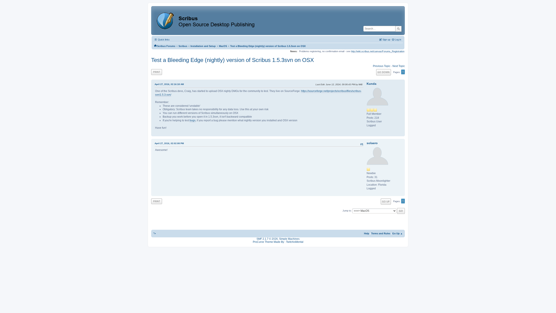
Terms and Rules (380, 233)
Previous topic (381, 66)
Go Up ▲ (397, 233)
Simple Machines (289, 238)
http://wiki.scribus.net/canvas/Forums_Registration (377, 51)
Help (366, 233)
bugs (192, 120)
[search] (398, 29)
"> (154, 233)
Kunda (371, 83)
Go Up (386, 201)
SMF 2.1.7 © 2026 (267, 238)
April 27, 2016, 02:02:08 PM (169, 143)
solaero (372, 143)
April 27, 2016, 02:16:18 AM (169, 84)
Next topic (398, 66)
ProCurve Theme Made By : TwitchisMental (278, 241)
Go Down (383, 72)
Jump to (347, 211)
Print (156, 71)
